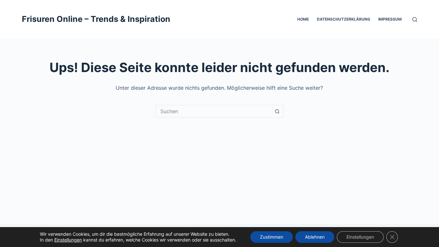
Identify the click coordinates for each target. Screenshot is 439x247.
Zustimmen (271, 237)
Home (303, 19)
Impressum (390, 19)
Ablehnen (315, 237)
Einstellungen (68, 239)
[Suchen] (414, 19)
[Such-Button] (277, 111)
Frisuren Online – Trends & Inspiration (96, 19)
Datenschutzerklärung (343, 19)
